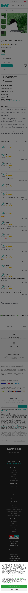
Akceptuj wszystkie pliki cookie (14, 586)
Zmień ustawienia (14, 589)
